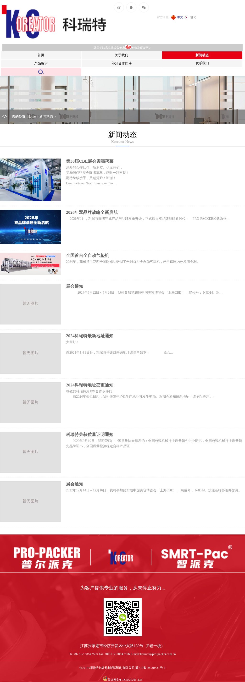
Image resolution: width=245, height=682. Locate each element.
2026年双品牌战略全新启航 (92, 212)
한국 (193, 17)
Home (33, 116)
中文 (180, 17)
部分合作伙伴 (121, 63)
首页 (41, 55)
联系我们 (202, 63)
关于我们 (121, 55)
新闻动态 (202, 55)
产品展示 (41, 63)
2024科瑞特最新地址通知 (89, 335)
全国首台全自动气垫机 (87, 255)
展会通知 (74, 286)
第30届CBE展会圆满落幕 (90, 161)
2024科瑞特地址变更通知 (89, 385)
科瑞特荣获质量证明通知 (89, 434)
